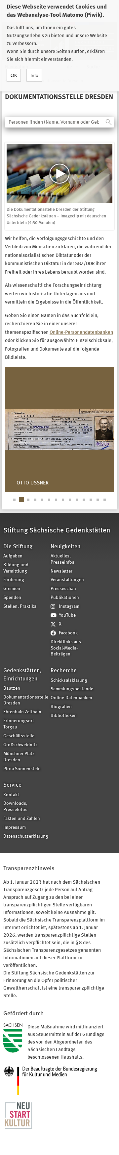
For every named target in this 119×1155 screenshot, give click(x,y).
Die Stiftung (17, 547)
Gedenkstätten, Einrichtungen (22, 674)
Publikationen (65, 598)
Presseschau (63, 589)
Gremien (11, 589)
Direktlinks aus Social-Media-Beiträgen (66, 648)
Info (34, 75)
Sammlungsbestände (72, 689)
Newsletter (61, 571)
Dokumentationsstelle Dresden (24, 700)
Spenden (12, 598)
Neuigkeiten (65, 547)
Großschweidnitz (20, 745)
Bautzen (11, 688)
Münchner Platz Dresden (19, 757)
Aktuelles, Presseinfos (62, 559)
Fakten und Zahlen (21, 819)
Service (12, 785)
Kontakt (11, 795)
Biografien (61, 707)
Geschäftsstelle (18, 736)
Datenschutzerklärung (24, 836)
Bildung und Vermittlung (15, 568)
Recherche (64, 671)
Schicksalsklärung (69, 680)
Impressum (14, 827)
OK (14, 75)
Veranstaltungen (67, 580)
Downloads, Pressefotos (15, 806)
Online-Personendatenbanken (81, 332)
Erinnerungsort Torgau (18, 724)
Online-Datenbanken (71, 698)
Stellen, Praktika (19, 606)
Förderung (13, 580)
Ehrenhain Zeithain (22, 712)
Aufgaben (12, 556)
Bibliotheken (64, 716)
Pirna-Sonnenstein (22, 769)
